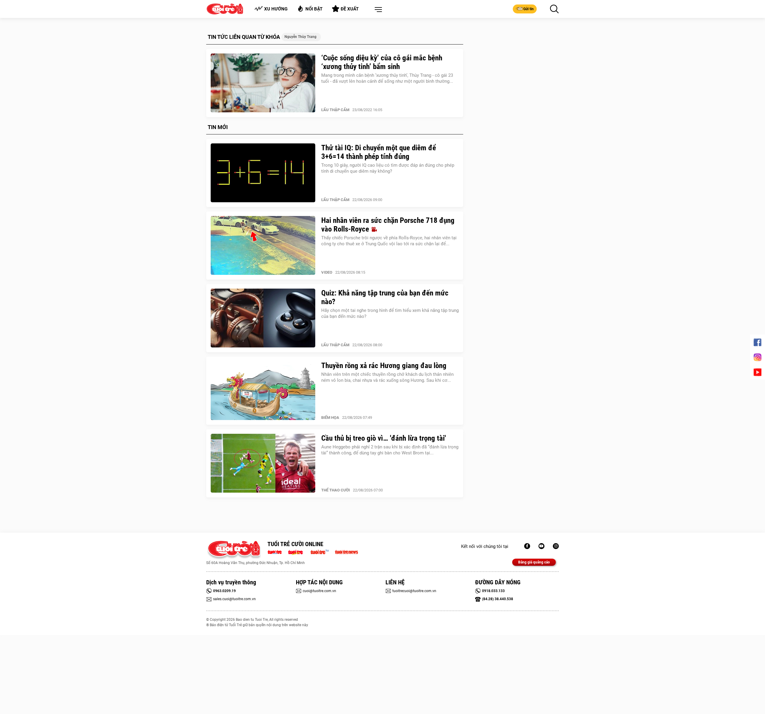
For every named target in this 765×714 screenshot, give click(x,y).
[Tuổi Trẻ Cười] (556, 546)
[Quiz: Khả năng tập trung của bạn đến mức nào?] (263, 318)
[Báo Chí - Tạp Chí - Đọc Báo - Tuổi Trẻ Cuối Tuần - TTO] (298, 551)
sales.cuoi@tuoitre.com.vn (234, 599)
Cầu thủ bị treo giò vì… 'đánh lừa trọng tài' (383, 438)
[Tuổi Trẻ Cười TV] (541, 546)
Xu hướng (275, 9)
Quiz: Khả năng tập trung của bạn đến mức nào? (385, 297)
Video (326, 272)
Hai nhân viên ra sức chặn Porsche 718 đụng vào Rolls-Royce (388, 224)
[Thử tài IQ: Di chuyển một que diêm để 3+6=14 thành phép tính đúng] (263, 173)
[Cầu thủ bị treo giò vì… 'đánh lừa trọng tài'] (263, 463)
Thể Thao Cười (335, 490)
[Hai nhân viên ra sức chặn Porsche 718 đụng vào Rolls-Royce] (263, 245)
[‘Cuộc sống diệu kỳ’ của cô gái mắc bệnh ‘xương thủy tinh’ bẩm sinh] (263, 83)
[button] (377, 9)
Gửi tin (528, 9)
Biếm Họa (330, 417)
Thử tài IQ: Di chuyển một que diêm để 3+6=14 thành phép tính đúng (378, 152)
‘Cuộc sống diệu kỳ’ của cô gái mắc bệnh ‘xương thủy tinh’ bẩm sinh (381, 62)
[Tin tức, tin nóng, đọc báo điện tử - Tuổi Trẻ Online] (276, 551)
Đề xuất (350, 9)
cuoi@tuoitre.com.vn (319, 591)
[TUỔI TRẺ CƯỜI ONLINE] (233, 550)
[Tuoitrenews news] (346, 551)
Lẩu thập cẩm (335, 110)
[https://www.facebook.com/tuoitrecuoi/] (527, 546)
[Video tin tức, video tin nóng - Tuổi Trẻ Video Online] (322, 551)
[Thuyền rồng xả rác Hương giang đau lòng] (263, 390)
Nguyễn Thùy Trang (300, 37)
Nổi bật (313, 9)
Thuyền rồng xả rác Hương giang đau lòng (383, 365)
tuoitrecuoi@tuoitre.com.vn (414, 591)
